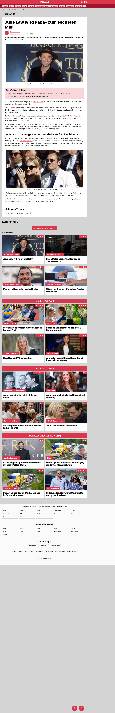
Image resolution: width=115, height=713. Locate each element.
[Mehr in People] (44, 301)
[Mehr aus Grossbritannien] (44, 435)
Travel (38, 531)
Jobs (25, 551)
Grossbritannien (15, 34)
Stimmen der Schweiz (77, 513)
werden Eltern (38, 102)
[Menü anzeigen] (85, 2)
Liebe (38, 528)
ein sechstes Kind (26, 141)
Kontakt (31, 551)
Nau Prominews (15, 32)
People (11, 10)
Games (56, 513)
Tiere (21, 531)
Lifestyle (5, 517)
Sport (38, 510)
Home (5, 10)
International (19, 10)
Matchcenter (57, 510)
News (4, 510)
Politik (21, 510)
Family (73, 528)
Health (4, 528)
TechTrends (74, 531)
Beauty (5, 534)
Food (4, 531)
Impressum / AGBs (51, 551)
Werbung (13, 551)
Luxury (56, 528)
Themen (22, 517)
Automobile (57, 531)
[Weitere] (84, 6)
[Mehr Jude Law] (44, 368)
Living (21, 528)
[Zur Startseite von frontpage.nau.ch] (44, 2)
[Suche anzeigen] (82, 2)
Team (20, 551)
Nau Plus (39, 513)
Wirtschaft (6, 513)
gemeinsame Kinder (47, 124)
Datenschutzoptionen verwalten (68, 551)
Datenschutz (40, 551)
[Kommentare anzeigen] (81, 708)
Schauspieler (12, 108)
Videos (22, 513)
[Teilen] (74, 708)
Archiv (39, 517)
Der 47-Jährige (75, 116)
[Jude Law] (44, 14)
